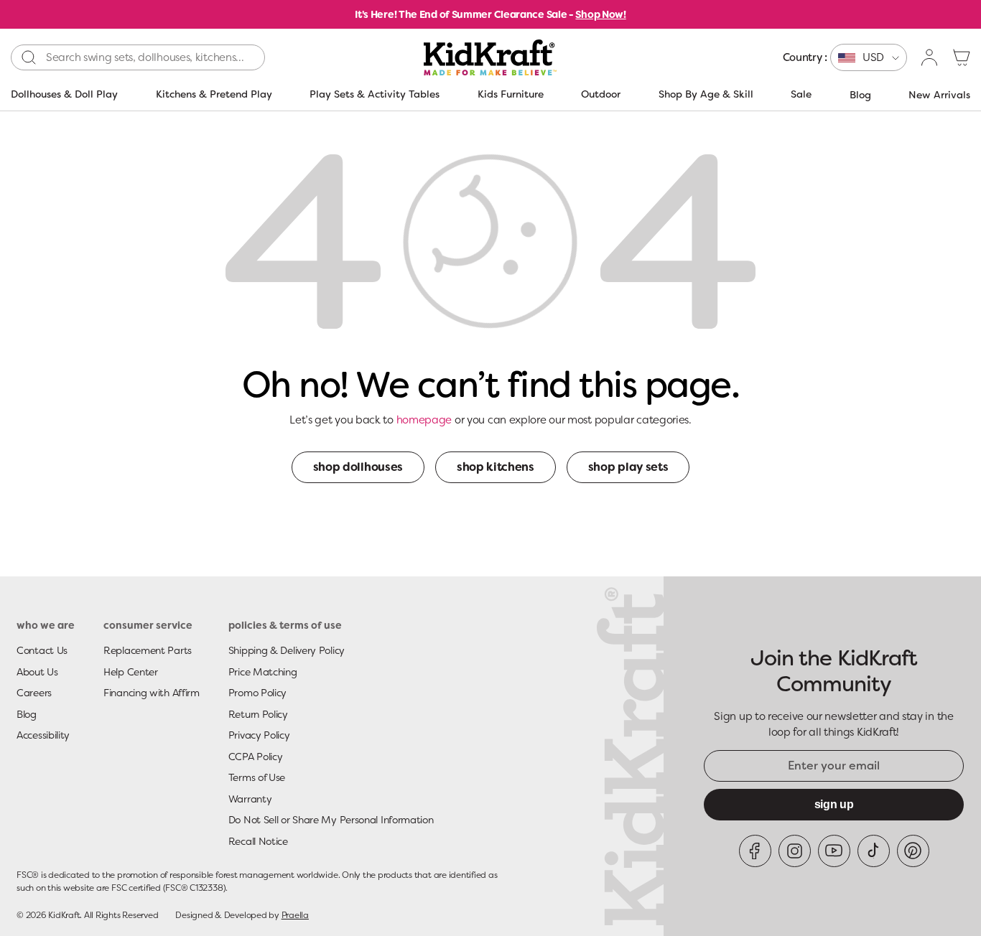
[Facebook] (755, 851)
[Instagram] (794, 851)
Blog (860, 94)
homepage (424, 420)
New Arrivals (939, 94)
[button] (961, 57)
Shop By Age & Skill (706, 94)
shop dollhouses (358, 466)
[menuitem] (845, 57)
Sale (801, 94)
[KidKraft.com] (490, 57)
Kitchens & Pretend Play (214, 94)
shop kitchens (495, 466)
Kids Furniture (511, 94)
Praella (295, 915)
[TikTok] (873, 851)
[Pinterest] (913, 851)
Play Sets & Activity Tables (375, 94)
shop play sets (628, 466)
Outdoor (600, 94)
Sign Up (834, 804)
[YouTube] (834, 851)
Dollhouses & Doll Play (64, 94)
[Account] (930, 57)
